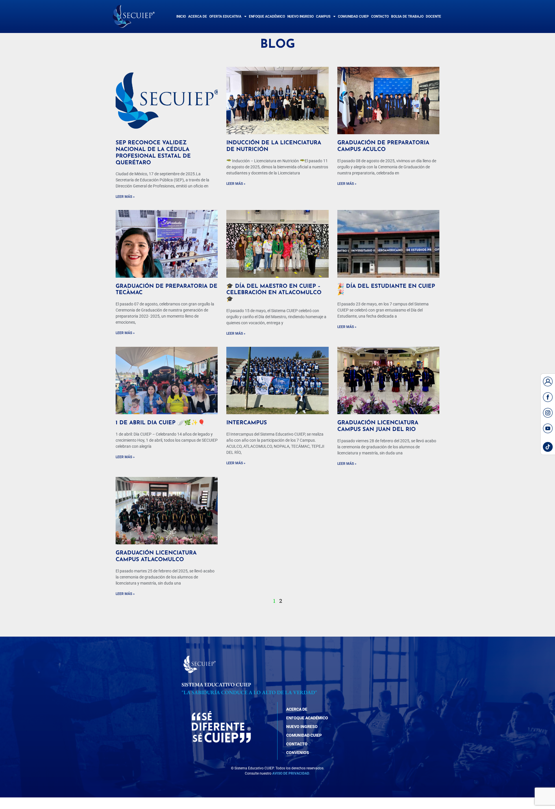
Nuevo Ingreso (300, 16)
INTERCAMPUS (246, 423)
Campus (323, 16)
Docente (433, 16)
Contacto (380, 16)
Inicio (181, 16)
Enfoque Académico (267, 16)
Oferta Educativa (225, 16)
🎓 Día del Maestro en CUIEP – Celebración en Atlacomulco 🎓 (273, 293)
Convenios (297, 752)
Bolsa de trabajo (407, 16)
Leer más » (125, 197)
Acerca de (197, 16)
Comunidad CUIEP (353, 16)
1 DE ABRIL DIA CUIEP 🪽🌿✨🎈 (160, 423)
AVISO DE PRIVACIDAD (290, 773)
